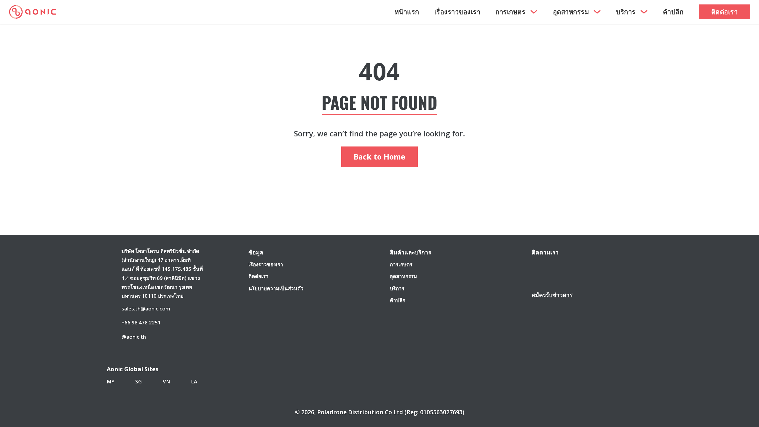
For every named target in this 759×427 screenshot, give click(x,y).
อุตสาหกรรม (571, 11)
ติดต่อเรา (724, 11)
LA (194, 381)
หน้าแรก (407, 11)
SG (138, 381)
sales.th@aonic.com (146, 308)
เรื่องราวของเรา (457, 11)
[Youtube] (559, 265)
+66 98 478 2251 (141, 322)
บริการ (626, 11)
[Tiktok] (581, 265)
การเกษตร (510, 11)
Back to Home (379, 157)
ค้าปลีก (673, 11)
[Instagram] (548, 265)
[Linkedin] (570, 265)
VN (166, 381)
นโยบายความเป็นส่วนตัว (276, 288)
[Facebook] (537, 265)
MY (110, 381)
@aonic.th (134, 336)
